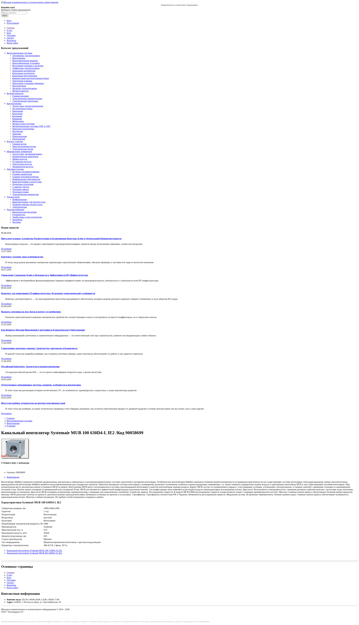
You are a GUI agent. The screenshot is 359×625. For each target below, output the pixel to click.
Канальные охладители (23, 73)
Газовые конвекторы (22, 174)
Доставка (11, 35)
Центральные (18, 139)
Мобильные (18, 121)
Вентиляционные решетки (25, 60)
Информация (13, 477)
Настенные (17, 131)
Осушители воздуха (21, 161)
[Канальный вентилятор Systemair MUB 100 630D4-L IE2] (15, 458)
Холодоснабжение (15, 209)
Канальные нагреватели (23, 71)
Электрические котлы (22, 149)
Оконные (16, 134)
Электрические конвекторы (25, 194)
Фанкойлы (17, 219)
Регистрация (13, 23)
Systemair (11, 426)
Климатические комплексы (25, 156)
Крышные (17, 118)
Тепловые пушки (20, 192)
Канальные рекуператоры (24, 76)
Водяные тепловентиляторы (25, 171)
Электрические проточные (25, 101)
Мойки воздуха (19, 159)
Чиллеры (16, 222)
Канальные (17, 111)
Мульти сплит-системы (23, 124)
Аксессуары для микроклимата (27, 154)
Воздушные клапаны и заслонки (27, 65)
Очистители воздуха (22, 164)
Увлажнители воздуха (22, 166)
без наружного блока (22, 108)
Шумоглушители (20, 91)
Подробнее (6, 249)
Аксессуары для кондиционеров (27, 106)
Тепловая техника (15, 169)
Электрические (19, 207)
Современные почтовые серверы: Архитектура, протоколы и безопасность (39, 348)
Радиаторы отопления (22, 184)
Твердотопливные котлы (24, 146)
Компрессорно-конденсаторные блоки (30, 78)
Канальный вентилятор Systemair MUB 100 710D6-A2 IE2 (34, 550)
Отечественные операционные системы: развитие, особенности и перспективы (41, 385)
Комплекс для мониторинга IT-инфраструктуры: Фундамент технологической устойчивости (48, 293)
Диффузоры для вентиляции (26, 68)
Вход (9, 20)
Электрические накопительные (27, 98)
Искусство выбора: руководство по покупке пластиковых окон (33, 403)
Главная (10, 28)
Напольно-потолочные (23, 129)
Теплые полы (13, 197)
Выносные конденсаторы (24, 212)
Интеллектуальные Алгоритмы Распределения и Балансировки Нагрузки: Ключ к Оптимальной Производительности (61, 238)
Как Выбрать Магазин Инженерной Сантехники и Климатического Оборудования (43, 330)
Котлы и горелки (15, 141)
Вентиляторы (18, 58)
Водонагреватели (15, 93)
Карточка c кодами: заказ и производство (22, 257)
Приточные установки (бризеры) (28, 83)
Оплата (10, 38)
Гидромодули (18, 214)
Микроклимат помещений (19, 151)
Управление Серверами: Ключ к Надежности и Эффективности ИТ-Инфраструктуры (44, 275)
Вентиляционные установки (26, 63)
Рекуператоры (19, 86)
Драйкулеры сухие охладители (27, 217)
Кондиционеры (14, 103)
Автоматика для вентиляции (26, 55)
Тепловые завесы (20, 189)
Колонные (17, 116)
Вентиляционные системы (19, 53)
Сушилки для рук (20, 187)
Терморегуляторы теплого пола (27, 204)
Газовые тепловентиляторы (25, 177)
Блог (9, 33)
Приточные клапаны (22, 81)
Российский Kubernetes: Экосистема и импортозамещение (30, 366)
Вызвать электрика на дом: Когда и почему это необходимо (31, 312)
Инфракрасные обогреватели (26, 179)
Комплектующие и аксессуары (27, 182)
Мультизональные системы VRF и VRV (31, 126)
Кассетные (17, 113)
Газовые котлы (19, 144)
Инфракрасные (19, 199)
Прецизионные (19, 136)
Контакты (11, 40)
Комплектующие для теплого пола (28, 202)
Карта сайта (12, 43)
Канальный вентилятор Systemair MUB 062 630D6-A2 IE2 (34, 553)
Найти (4, 16)
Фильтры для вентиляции (24, 88)
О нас (9, 30)
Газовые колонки (20, 96)
